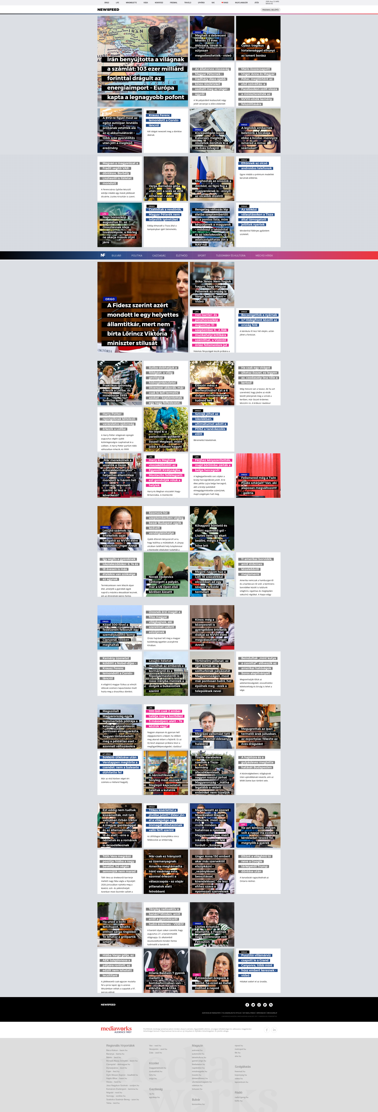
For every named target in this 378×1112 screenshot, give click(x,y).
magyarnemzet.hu (157, 1068)
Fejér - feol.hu (112, 1071)
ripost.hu (239, 1045)
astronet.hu (197, 1050)
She (213, 3)
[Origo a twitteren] (253, 1005)
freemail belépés (270, 10)
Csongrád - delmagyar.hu (118, 1064)
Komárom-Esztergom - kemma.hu (122, 1089)
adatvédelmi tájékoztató (211, 1013)
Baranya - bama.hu (115, 1054)
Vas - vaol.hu (155, 1045)
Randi (225, 3)
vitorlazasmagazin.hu (202, 1082)
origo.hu (153, 1078)
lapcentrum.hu (241, 1082)
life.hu (237, 1052)
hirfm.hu (238, 1101)
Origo (106, 3)
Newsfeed (159, 3)
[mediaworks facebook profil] (267, 1030)
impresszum (260, 1013)
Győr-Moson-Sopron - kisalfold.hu (122, 1075)
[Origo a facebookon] (247, 1005)
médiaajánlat (272, 1013)
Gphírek (201, 3)
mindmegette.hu (199, 1071)
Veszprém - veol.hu (158, 1049)
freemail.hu (240, 1071)
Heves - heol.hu (113, 1082)
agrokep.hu (154, 1097)
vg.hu (151, 1094)
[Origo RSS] (271, 1005)
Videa (146, 3)
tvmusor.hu (197, 1089)
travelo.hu (196, 1075)
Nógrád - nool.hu (114, 1092)
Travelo (187, 3)
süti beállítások (249, 1013)
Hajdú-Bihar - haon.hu (116, 1078)
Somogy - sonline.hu (116, 1096)
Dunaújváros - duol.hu (116, 1068)
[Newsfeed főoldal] (108, 1005)
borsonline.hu (198, 1104)
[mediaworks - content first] (116, 1030)
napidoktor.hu (198, 1068)
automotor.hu (198, 1054)
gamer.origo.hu (199, 1061)
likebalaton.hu (198, 1064)
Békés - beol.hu (113, 1057)
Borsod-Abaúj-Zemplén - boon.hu (122, 1061)
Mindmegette (131, 3)
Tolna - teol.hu (113, 1103)
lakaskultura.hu (199, 1057)
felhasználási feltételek (231, 1013)
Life (117, 3)
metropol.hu (240, 1049)
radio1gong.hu (241, 1097)
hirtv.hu (152, 1075)
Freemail (173, 3)
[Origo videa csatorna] (265, 1005)
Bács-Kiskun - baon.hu (116, 1050)
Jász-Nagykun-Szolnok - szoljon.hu (122, 1085)
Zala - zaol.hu (155, 1052)
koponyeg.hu (241, 1075)
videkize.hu (197, 1085)
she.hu (238, 1056)
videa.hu (239, 1078)
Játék (257, 3)
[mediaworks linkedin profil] (274, 1030)
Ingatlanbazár (241, 3)
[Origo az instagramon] (259, 1005)
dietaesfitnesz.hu (200, 1078)
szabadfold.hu (155, 1071)
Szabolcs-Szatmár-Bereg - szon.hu (122, 1099)
